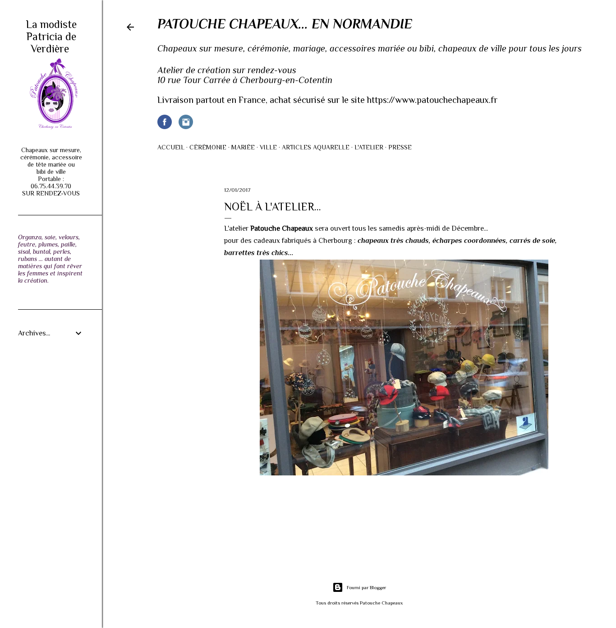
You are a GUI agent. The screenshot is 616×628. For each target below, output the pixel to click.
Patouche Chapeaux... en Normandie (284, 24)
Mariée (243, 147)
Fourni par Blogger (366, 587)
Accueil (170, 147)
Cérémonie (207, 147)
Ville (268, 147)
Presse (400, 147)
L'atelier (368, 147)
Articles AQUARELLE (315, 147)
